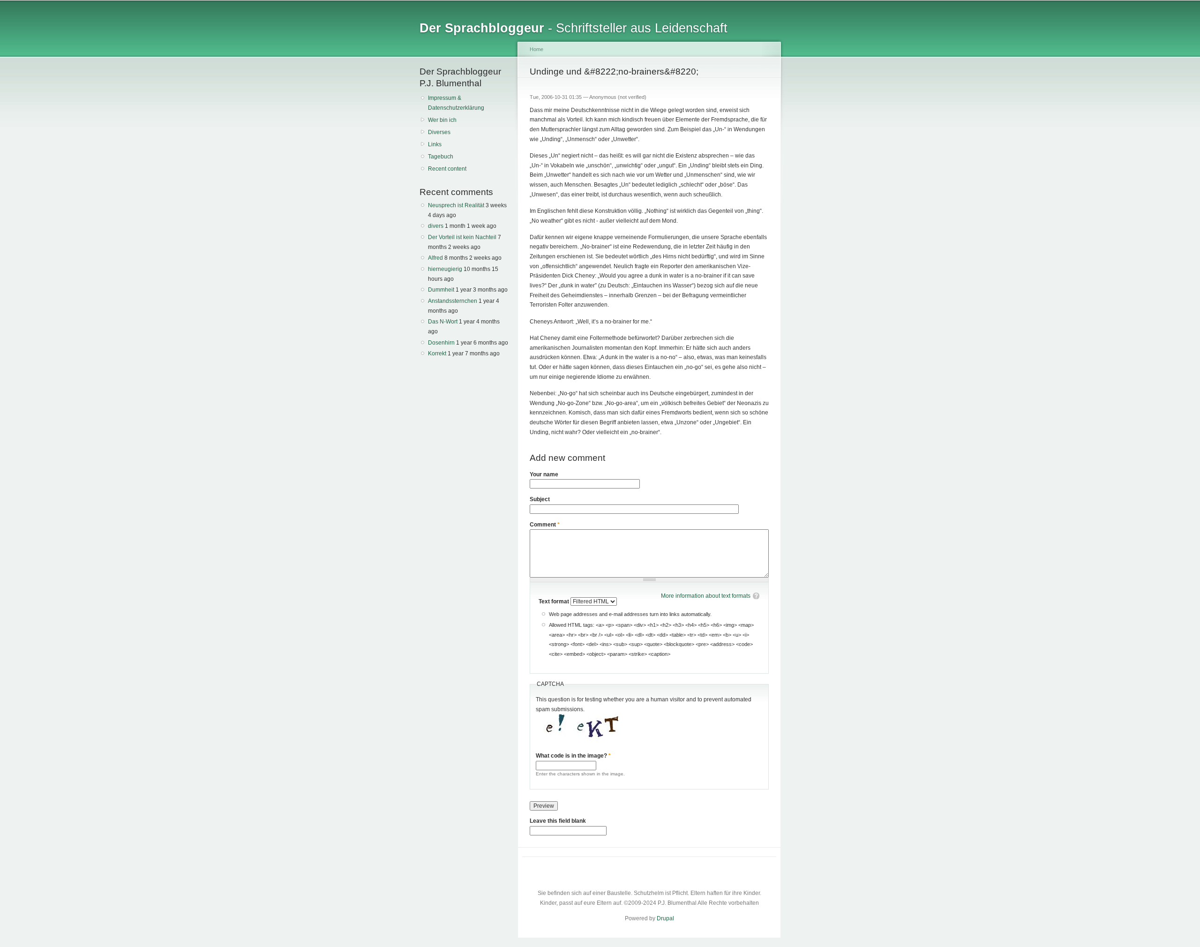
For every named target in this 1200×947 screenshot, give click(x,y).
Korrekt (437, 353)
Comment (545, 524)
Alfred (435, 258)
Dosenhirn (441, 342)
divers (435, 226)
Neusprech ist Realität (456, 205)
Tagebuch (440, 156)
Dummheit (441, 289)
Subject (540, 499)
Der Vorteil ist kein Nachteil (462, 237)
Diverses (439, 132)
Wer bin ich (442, 120)
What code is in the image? (573, 755)
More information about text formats (705, 596)
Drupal (665, 918)
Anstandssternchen (452, 301)
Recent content (447, 168)
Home (536, 49)
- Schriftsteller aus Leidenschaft (574, 28)
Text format (554, 601)
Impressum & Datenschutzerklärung (456, 103)
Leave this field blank (558, 821)
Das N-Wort (443, 321)
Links (435, 144)
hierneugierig (445, 269)
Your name (544, 474)
